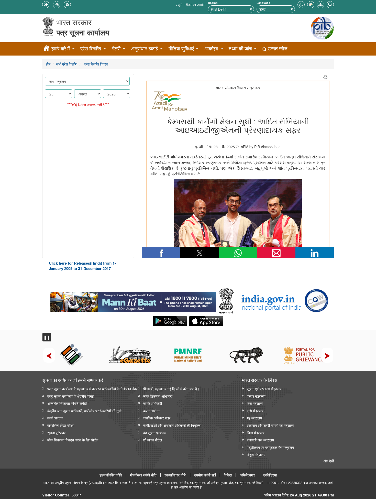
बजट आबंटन (151, 410)
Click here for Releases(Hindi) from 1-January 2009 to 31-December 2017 (82, 265)
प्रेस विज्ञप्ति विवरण (95, 64)
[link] (133, 300)
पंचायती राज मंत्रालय (260, 439)
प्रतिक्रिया (270, 475)
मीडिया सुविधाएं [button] (181, 48)
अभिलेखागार (247, 475)
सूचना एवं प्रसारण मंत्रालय (264, 388)
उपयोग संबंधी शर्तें (205, 475)
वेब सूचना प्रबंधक (154, 432)
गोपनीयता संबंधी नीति (143, 475)
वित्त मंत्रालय (255, 403)
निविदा (228, 475)
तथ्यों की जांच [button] (240, 48)
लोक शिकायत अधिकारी (157, 396)
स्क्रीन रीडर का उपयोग (190, 4)
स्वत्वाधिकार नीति (175, 475)
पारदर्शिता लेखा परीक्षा (60, 425)
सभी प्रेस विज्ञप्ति (66, 64)
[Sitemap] (320, 4)
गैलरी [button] (116, 48)
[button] (301, 4)
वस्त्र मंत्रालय (256, 396)
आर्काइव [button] (211, 48)
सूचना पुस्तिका (56, 432)
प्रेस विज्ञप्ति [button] (90, 48)
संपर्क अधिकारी (152, 403)
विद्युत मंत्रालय (256, 454)
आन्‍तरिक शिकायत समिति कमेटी (67, 403)
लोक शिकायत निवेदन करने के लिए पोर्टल (72, 439)
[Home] (46, 49)
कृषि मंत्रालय (255, 410)
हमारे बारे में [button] (60, 48)
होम (48, 64)
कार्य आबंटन (55, 417)
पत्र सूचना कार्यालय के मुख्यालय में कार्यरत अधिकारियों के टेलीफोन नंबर (92, 388)
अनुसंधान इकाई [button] (144, 48)
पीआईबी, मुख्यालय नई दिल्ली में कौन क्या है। (171, 388)
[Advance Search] (330, 4)
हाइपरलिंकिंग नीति (110, 475)
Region (213, 2)
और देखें (329, 460)
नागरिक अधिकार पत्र (156, 417)
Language (263, 2)
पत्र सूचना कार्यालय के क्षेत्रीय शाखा (70, 396)
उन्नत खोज (277, 48)
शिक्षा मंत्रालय (255, 432)
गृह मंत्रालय (254, 417)
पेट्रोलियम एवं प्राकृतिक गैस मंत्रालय (270, 447)
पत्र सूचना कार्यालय (83, 32)
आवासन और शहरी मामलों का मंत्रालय (270, 425)
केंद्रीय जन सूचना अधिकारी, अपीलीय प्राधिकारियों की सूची (84, 410)
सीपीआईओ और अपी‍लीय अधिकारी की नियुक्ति (172, 425)
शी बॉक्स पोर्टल (152, 439)
